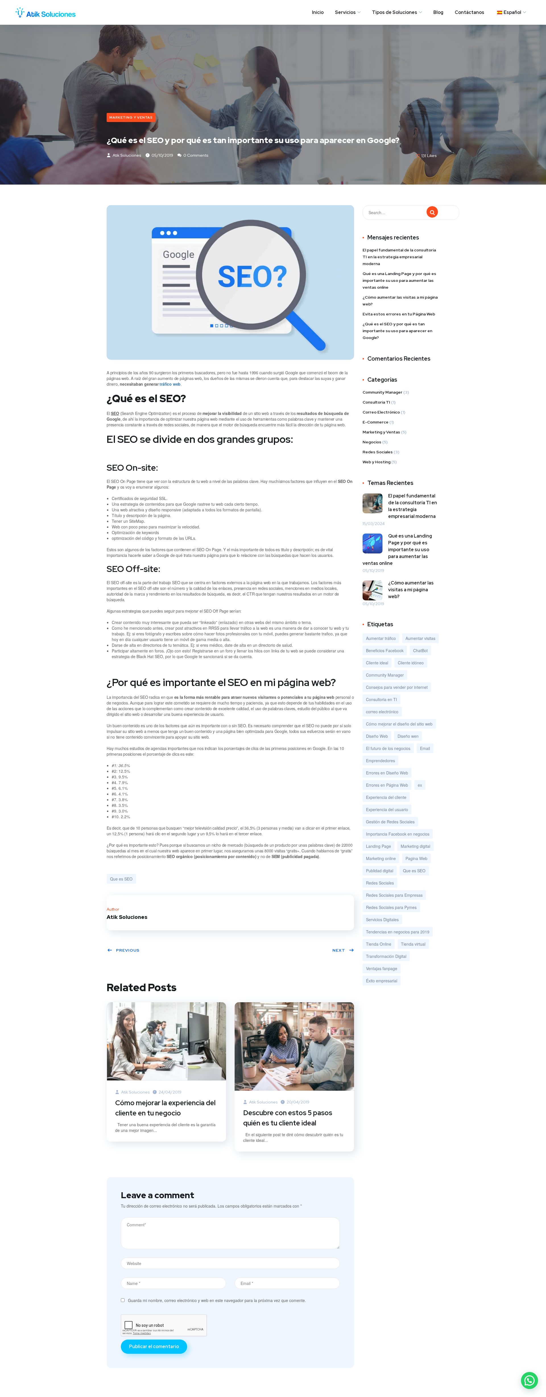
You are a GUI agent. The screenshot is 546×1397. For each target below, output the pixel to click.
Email (425, 748)
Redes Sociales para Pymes (391, 907)
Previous (128, 950)
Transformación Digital (386, 956)
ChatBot (420, 650)
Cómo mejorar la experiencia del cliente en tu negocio (165, 1107)
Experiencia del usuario (387, 809)
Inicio (318, 12)
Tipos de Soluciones (394, 12)
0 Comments (195, 155)
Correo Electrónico (381, 412)
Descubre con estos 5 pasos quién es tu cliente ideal (287, 1117)
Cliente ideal (377, 663)
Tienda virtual (413, 944)
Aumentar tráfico (381, 638)
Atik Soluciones (126, 155)
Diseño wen (408, 736)
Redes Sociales (378, 451)
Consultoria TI (376, 402)
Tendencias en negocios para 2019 (397, 932)
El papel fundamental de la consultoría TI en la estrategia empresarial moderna (399, 256)
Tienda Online (378, 944)
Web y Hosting (376, 461)
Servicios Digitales (382, 919)
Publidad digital (379, 870)
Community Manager (382, 392)
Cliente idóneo (411, 663)
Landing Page (378, 846)
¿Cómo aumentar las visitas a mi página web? (400, 301)
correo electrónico (382, 711)
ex (420, 785)
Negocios (372, 442)
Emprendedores (380, 760)
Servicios (345, 12)
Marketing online (381, 858)
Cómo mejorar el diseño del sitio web (399, 724)
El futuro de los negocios (388, 748)
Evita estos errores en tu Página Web (399, 314)
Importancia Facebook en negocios (397, 834)
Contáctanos (469, 12)
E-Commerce (375, 422)
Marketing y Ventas (131, 117)
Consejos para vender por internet (397, 687)
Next (338, 950)
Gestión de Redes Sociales (390, 821)
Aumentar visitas (420, 638)
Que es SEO (121, 879)
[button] (529, 1380)
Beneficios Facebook (385, 650)
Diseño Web (377, 736)
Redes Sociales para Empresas (394, 895)
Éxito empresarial (381, 980)
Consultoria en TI (381, 699)
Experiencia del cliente (386, 797)
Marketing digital (415, 846)
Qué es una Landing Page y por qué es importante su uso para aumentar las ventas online (399, 280)
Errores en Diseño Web (387, 773)
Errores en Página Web (387, 785)
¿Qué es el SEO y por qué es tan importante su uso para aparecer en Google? (397, 330)
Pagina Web (416, 858)
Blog (438, 12)
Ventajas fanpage (381, 968)
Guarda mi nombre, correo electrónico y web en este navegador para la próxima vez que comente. (217, 1300)
